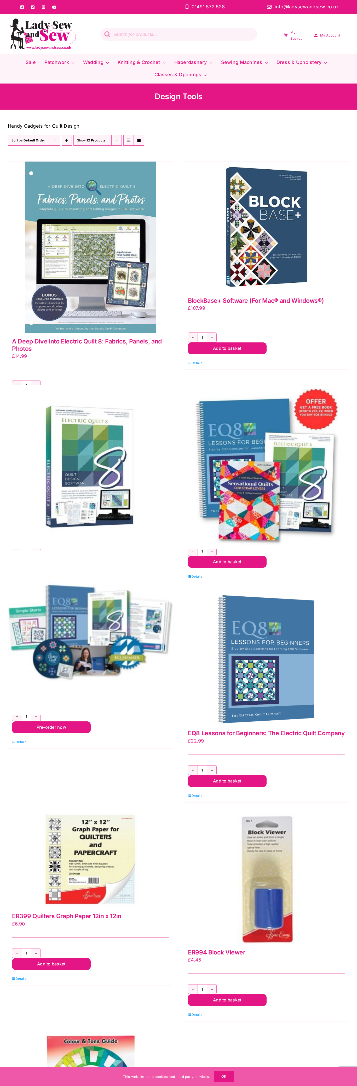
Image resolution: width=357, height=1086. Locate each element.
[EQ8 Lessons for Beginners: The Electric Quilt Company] (266, 659)
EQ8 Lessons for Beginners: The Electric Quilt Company (266, 733)
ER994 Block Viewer (216, 952)
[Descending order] (67, 140)
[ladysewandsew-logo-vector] (43, 20)
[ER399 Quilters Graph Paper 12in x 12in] (90, 860)
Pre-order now (51, 727)
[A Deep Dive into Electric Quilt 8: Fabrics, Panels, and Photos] (90, 247)
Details (197, 363)
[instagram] (43, 7)
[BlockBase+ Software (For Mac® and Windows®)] (266, 227)
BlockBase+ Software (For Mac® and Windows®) (256, 300)
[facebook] (22, 7)
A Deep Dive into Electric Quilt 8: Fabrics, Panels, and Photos (87, 345)
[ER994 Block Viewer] (266, 878)
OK (223, 1076)
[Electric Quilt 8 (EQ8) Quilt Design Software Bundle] (266, 467)
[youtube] (54, 7)
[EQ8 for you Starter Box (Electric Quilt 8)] (90, 632)
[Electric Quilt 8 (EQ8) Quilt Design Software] (90, 467)
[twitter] (33, 7)
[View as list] (139, 140)
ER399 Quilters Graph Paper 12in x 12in (66, 916)
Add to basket (227, 348)
